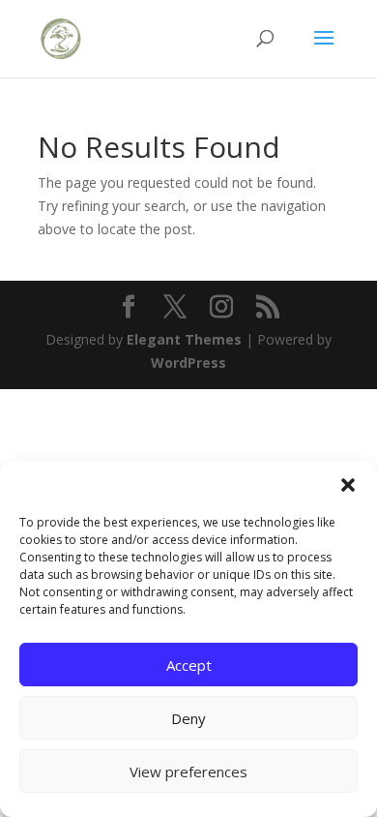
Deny (188, 718)
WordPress (188, 362)
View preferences (188, 771)
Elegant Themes (184, 339)
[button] (348, 485)
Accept (189, 665)
